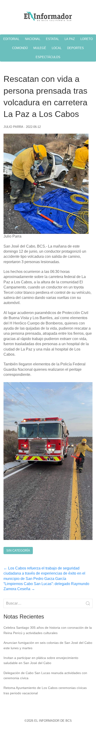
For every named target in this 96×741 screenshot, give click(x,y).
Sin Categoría (18, 550)
